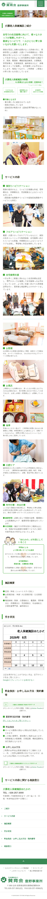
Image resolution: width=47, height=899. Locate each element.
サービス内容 (9, 816)
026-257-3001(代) (15, 888)
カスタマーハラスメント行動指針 (17, 868)
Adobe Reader (37, 708)
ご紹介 (7, 808)
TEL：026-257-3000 (13, 792)
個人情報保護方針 (36, 871)
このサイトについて (18, 871)
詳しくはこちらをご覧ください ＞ (17, 721)
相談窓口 (7, 846)
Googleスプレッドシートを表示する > (18, 680)
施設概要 (7, 824)
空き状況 (7, 831)
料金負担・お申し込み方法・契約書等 (19, 839)
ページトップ (23, 860)
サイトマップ (37, 868)
